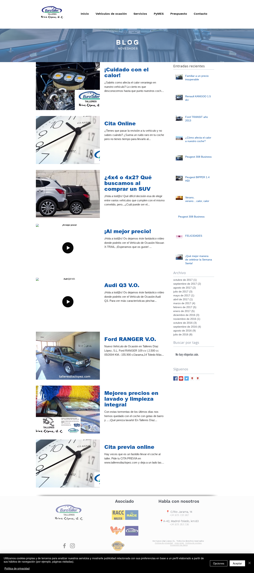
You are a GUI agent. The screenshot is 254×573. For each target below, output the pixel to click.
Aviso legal (179, 543)
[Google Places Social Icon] (192, 378)
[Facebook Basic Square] (175, 378)
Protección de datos (179, 545)
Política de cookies (193, 543)
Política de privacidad (164, 543)
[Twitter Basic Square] (186, 378)
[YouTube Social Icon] (181, 378)
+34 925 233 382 (179, 515)
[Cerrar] (249, 563)
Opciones (218, 563)
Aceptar (237, 563)
